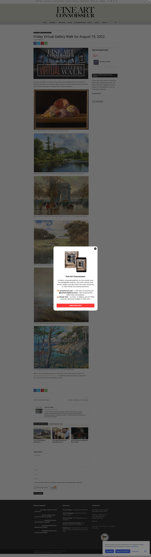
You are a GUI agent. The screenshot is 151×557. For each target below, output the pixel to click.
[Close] (95, 248)
